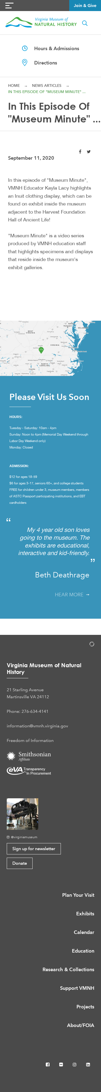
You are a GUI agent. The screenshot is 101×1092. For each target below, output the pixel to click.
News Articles (46, 85)
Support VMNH (77, 988)
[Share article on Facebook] (80, 151)
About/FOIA (80, 1025)
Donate (19, 863)
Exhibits (85, 913)
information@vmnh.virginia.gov (37, 725)
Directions (42, 63)
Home (14, 85)
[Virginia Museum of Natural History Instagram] (75, 1064)
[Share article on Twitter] (89, 151)
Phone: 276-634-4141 (27, 711)
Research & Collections (68, 969)
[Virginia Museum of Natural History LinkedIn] (88, 1064)
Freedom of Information (30, 740)
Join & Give (85, 5)
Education (83, 951)
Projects (85, 1006)
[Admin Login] (86, 645)
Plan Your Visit (78, 895)
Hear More (70, 594)
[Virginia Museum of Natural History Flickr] (61, 1064)
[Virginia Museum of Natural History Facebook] (48, 1064)
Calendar (84, 932)
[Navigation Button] (9, 5)
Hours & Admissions (53, 48)
